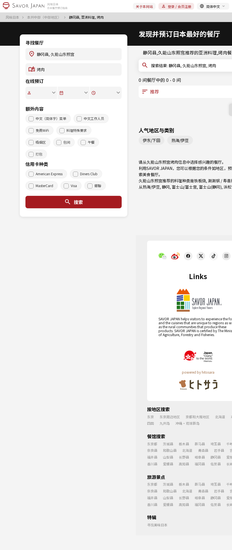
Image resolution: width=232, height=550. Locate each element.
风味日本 (13, 17)
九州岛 (165, 423)
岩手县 (219, 450)
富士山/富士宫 (184, 187)
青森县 (203, 450)
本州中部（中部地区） (44, 17)
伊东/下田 (151, 140)
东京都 (152, 443)
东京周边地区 (170, 416)
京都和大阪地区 (197, 416)
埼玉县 (215, 443)
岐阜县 (200, 457)
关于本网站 (144, 6)
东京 (150, 416)
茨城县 (168, 443)
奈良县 (152, 450)
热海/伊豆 (180, 140)
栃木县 (184, 443)
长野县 (184, 457)
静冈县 (215, 457)
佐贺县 (215, 463)
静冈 (166, 187)
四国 (150, 423)
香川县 (152, 463)
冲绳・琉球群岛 (187, 423)
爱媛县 (168, 463)
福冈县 (200, 463)
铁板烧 (200, 180)
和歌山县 (170, 450)
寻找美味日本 (157, 524)
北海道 (220, 416)
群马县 (200, 443)
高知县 (184, 463)
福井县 (152, 457)
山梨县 (168, 457)
